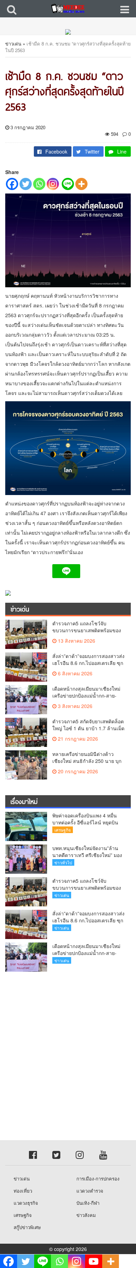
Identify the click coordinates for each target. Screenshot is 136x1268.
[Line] (68, 184)
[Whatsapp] (39, 184)
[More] (81, 184)
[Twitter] (26, 184)
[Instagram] (53, 184)
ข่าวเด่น (13, 43)
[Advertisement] (68, 1048)
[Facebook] (12, 184)
